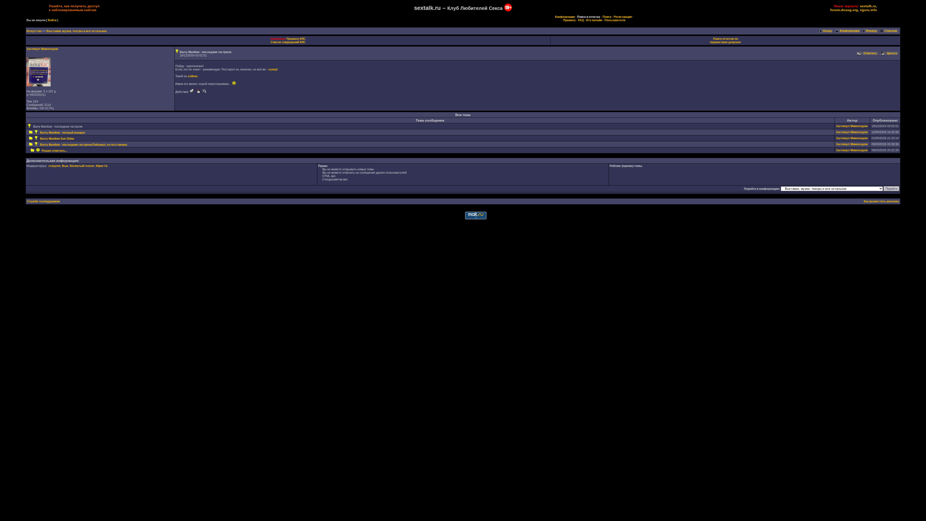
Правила (569, 20)
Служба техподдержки (43, 201)
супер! (273, 69)
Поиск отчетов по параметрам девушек (725, 40)
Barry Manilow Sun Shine (57, 138)
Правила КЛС (296, 39)
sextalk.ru (868, 6)
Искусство (34, 31)
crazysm (54, 166)
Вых (65, 166)
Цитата (892, 53)
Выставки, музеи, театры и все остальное (77, 31)
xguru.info (868, 10)
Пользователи (615, 20)
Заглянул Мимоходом (42, 49)
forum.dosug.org (844, 10)
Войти (52, 20)
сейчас (193, 76)
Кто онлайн (594, 20)
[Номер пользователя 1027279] (39, 85)
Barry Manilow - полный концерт (62, 132)
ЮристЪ (102, 166)
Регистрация (623, 17)
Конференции (565, 17)
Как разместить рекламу (881, 201)
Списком (891, 31)
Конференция (849, 31)
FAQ (581, 20)
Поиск (607, 17)
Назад (827, 31)
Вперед (871, 31)
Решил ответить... (54, 150)
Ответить (870, 53)
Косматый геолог (82, 166)
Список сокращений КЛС (288, 42)
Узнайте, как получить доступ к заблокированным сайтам (74, 8)
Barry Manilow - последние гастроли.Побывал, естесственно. (84, 144)
